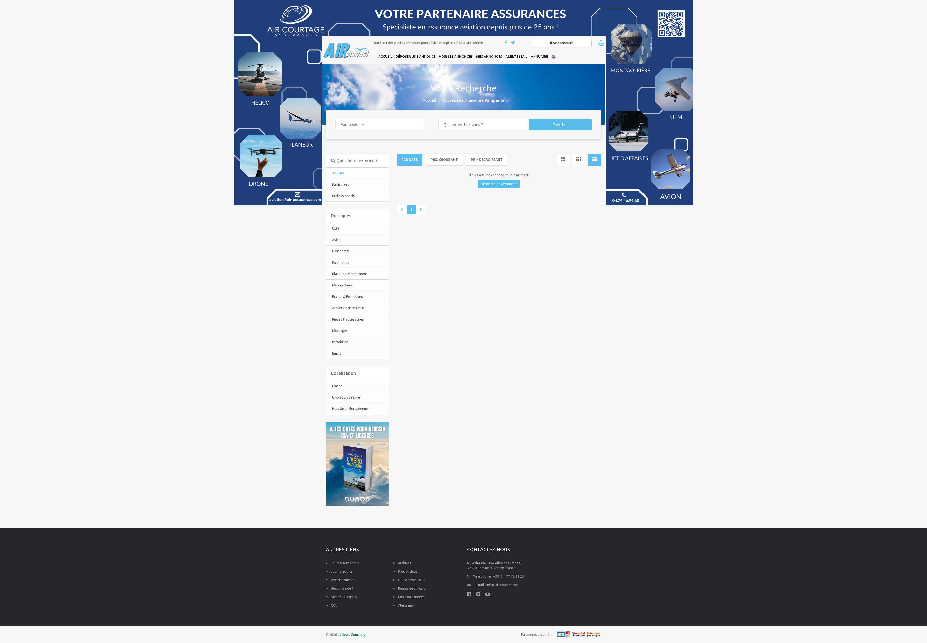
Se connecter (562, 43)
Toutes (338, 173)
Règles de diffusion (412, 588)
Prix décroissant (487, 160)
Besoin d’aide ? (341, 588)
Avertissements (342, 580)
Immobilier (340, 342)
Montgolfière (342, 285)
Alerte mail (405, 605)
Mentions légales (343, 597)
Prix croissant (444, 160)
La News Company (351, 634)
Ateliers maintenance (348, 308)
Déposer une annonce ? (499, 184)
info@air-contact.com (502, 585)
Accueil (429, 100)
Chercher (560, 124)
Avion (336, 240)
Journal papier (341, 571)
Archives (404, 563)
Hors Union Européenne (350, 409)
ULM (335, 228)
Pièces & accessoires (348, 319)
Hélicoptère (341, 251)
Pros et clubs (407, 571)
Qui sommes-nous (411, 580)
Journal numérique (344, 563)
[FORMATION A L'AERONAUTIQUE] (357, 463)
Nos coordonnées (411, 597)
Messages (340, 331)
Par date (409, 160)
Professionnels (343, 196)
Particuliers (340, 184)
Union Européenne (346, 397)
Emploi (337, 353)
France (337, 386)
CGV (333, 605)
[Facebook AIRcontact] (506, 43)
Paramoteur (341, 262)
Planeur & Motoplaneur (349, 274)
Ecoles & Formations (347, 297)
